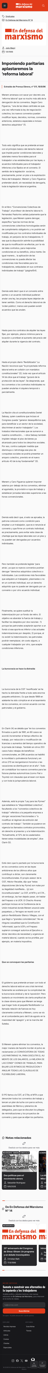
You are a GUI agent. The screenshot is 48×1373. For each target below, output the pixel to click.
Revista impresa (9, 1326)
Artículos (6, 1331)
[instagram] (13, 1360)
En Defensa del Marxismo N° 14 (19, 20)
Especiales (7, 1347)
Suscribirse (29, 1326)
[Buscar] (43, 5)
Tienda (28, 1331)
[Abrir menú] (4, 5)
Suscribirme (24, 1311)
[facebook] (17, 1360)
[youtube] (26, 1360)
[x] (22, 1360)
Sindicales (10, 16)
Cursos (6, 1339)
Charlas (6, 1343)
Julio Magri (10, 48)
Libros (5, 1335)
